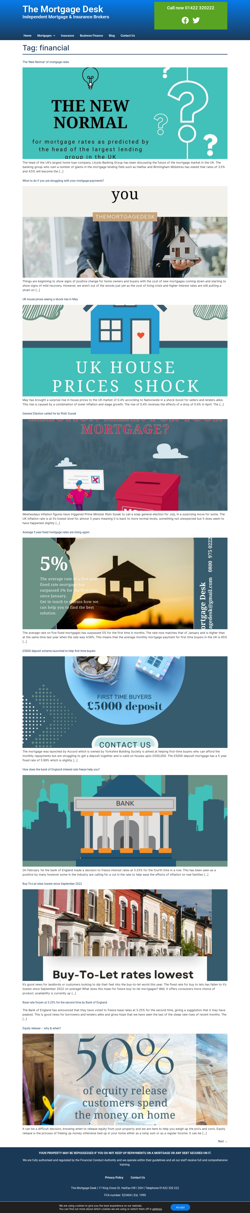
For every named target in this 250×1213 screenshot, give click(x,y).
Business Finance (91, 35)
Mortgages (44, 35)
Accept (180, 1207)
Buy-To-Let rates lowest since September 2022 (52, 883)
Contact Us (128, 35)
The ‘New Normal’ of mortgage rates (46, 62)
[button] (46, 35)
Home (27, 35)
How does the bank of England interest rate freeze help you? (61, 769)
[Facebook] (185, 20)
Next (222, 1141)
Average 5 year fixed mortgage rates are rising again (56, 532)
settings (157, 1208)
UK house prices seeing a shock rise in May (50, 299)
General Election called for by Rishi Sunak (49, 413)
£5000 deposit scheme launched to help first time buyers (59, 651)
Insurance (67, 35)
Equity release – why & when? (42, 1028)
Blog (112, 35)
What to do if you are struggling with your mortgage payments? (63, 180)
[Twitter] (196, 20)
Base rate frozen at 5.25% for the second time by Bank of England (65, 1002)
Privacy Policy (114, 1177)
